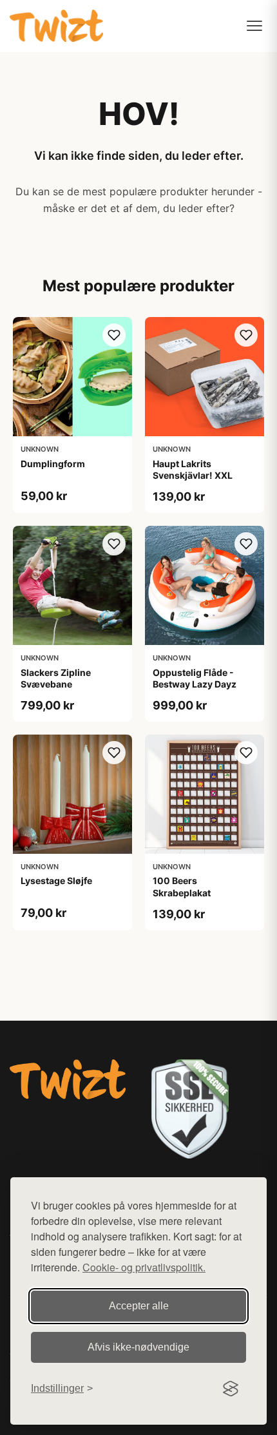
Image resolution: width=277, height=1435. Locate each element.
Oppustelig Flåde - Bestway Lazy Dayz (194, 678)
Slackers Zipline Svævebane (56, 678)
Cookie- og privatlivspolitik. (143, 1267)
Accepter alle (139, 1305)
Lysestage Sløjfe (56, 880)
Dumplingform (53, 463)
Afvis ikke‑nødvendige (138, 1347)
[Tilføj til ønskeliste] (114, 335)
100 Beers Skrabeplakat (182, 886)
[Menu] (254, 26)
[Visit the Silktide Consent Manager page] (230, 1388)
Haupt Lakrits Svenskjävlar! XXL (193, 469)
